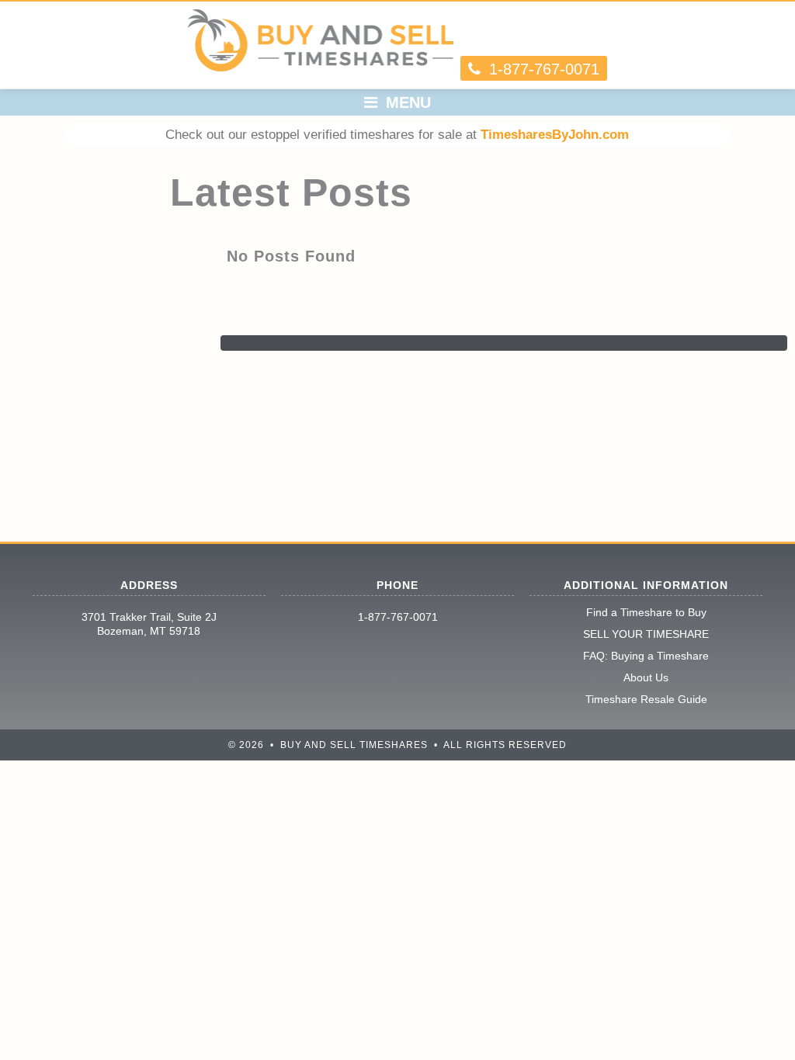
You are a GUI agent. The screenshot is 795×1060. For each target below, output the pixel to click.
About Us (645, 677)
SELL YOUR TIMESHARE (646, 634)
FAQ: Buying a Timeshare (646, 656)
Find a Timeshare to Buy (646, 612)
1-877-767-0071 (398, 617)
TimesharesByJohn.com (555, 134)
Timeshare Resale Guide (646, 699)
